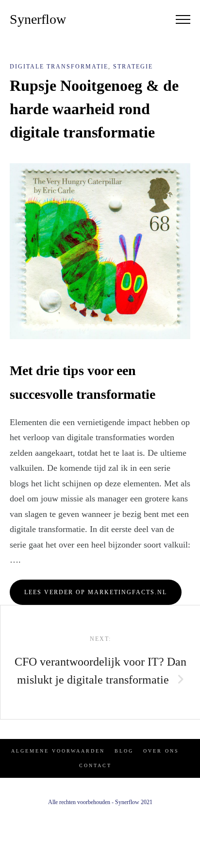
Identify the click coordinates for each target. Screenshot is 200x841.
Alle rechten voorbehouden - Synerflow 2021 (100, 802)
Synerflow (38, 19)
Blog (124, 751)
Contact (95, 765)
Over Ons (161, 751)
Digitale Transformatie (59, 66)
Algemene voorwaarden (58, 751)
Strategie (133, 66)
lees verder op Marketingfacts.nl (95, 592)
